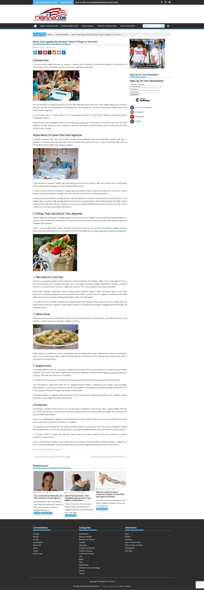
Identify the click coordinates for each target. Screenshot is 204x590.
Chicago (36, 534)
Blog (127, 534)
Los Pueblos (38, 542)
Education (83, 545)
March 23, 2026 (40, 493)
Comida (82, 542)
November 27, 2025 (104, 489)
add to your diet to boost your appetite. (110, 231)
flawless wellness (65, 145)
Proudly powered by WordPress (86, 586)
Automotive (83, 534)
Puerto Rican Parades (134, 545)
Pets (81, 562)
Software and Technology (89, 568)
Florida (35, 536)
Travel (81, 573)
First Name (134, 89)
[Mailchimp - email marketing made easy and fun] (143, 102)
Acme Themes (125, 586)
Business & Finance (87, 539)
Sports (81, 570)
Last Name (134, 92)
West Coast (37, 553)
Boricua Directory (69, 26)
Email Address (135, 87)
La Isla (35, 539)
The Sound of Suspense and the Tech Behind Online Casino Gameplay (103, 2)
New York (37, 545)
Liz (49, 493)
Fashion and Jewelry (87, 548)
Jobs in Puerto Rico (132, 542)
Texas (35, 551)
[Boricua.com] (35, 26)
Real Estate (83, 565)
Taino (35, 548)
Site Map (128, 551)
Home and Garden (86, 553)
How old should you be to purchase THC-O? (107, 457)
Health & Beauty (40, 449)
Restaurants (130, 548)
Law (80, 556)
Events (128, 536)
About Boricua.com (49, 26)
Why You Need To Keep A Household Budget (53, 457)
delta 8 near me (82, 122)
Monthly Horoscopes (107, 26)
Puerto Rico (52, 47)
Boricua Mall (88, 26)
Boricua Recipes (128, 26)
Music (81, 559)
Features (37, 513)
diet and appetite (55, 449)
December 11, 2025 (73, 493)
